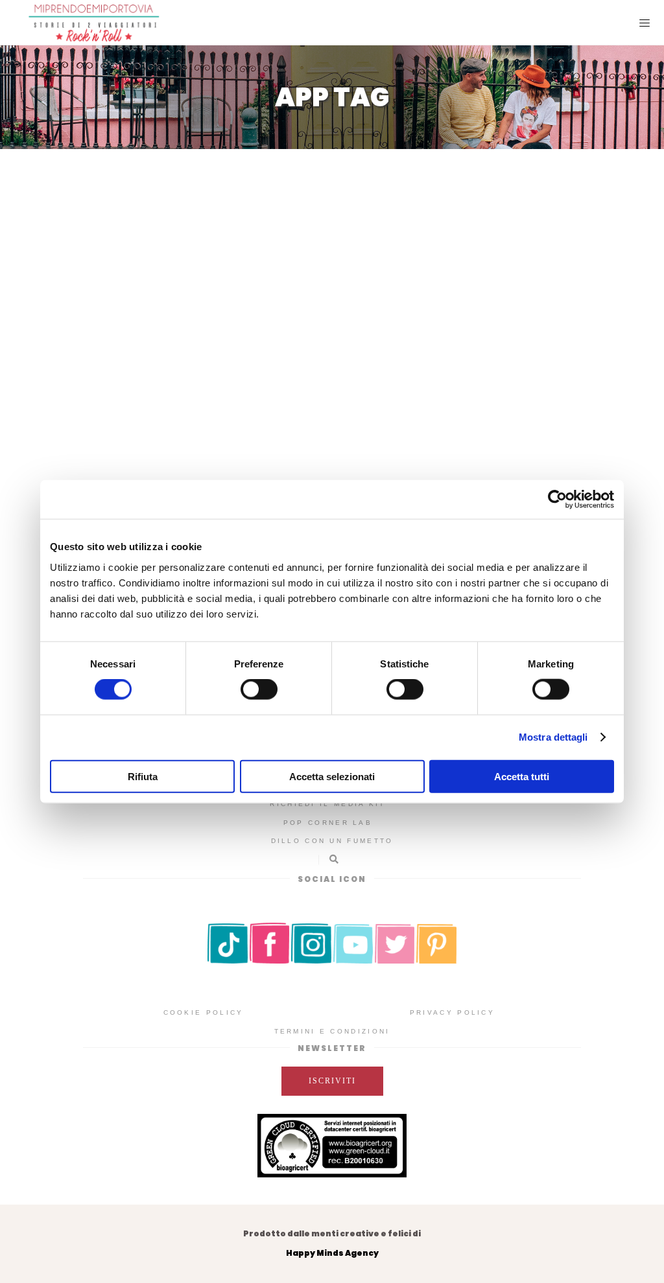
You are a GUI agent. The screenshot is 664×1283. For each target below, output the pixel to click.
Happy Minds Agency (332, 1252)
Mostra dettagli (553, 737)
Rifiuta (143, 775)
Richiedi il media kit (327, 803)
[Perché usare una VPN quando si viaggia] (162, 240)
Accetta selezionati (332, 775)
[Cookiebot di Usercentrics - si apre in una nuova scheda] (557, 499)
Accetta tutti (521, 775)
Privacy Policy (452, 1012)
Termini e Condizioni (332, 1031)
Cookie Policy (203, 1012)
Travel (162, 406)
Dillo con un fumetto (332, 840)
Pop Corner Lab (327, 822)
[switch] (259, 689)
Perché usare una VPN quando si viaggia (162, 348)
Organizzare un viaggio (160, 386)
